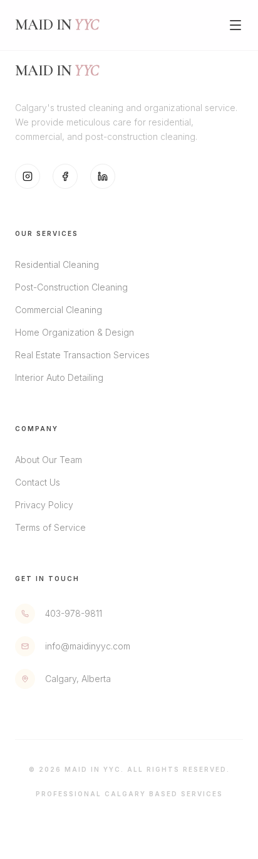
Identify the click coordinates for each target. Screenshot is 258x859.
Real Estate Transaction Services (82, 354)
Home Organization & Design (74, 332)
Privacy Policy (44, 504)
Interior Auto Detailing (59, 377)
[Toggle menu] (235, 25)
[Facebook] (65, 176)
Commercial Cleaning (58, 309)
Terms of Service (50, 527)
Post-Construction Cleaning (71, 287)
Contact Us (37, 482)
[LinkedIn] (102, 176)
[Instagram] (27, 176)
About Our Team (48, 459)
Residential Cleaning (57, 264)
